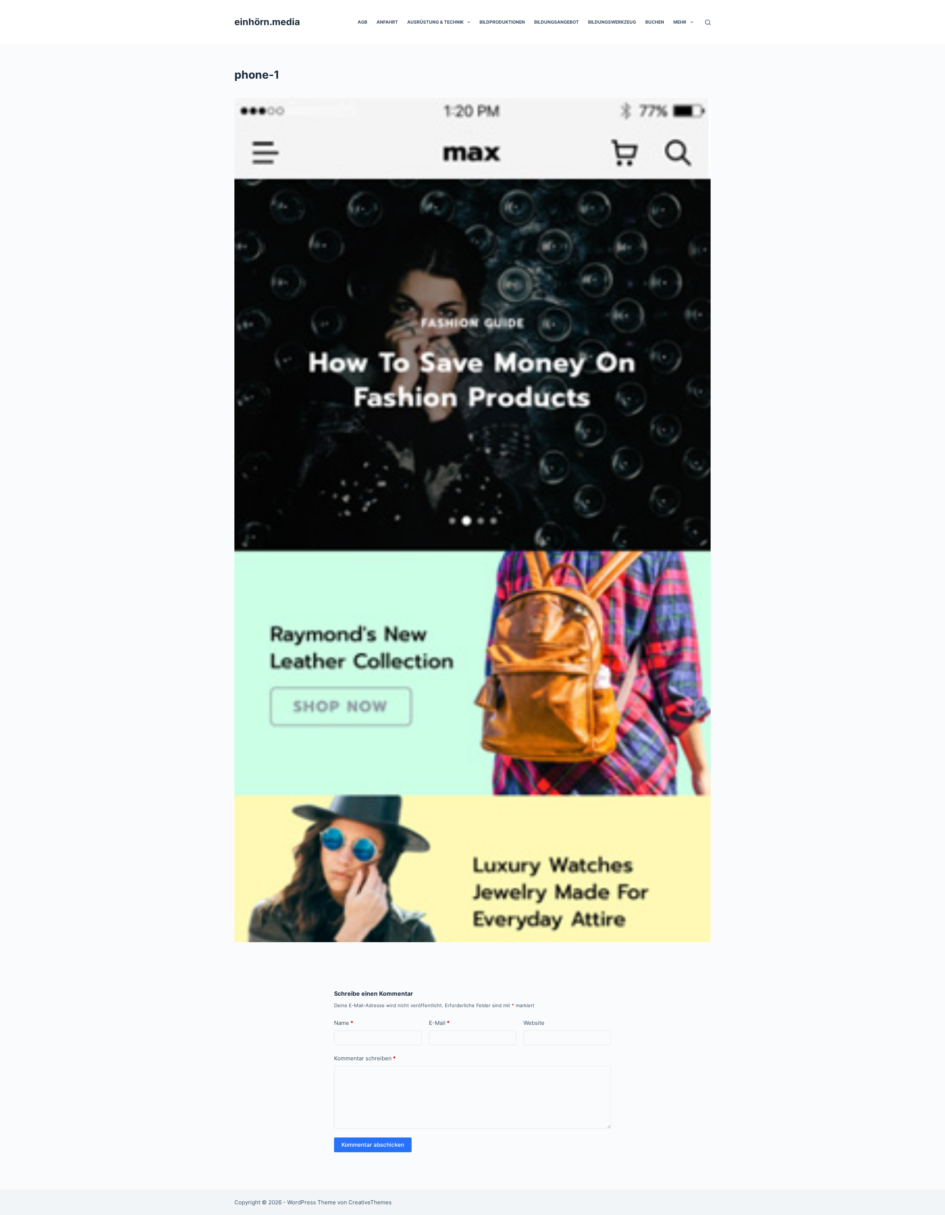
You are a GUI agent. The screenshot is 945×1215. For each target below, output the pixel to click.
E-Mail (439, 1022)
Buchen (654, 22)
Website (533, 1022)
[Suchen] (708, 22)
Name (343, 1022)
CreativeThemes (370, 1202)
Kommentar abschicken (372, 1144)
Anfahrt (387, 22)
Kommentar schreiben (365, 1058)
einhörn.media (267, 21)
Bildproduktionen (502, 22)
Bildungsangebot (556, 22)
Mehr (679, 22)
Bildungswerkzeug (612, 22)
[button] (468, 22)
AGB (362, 22)
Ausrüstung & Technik (435, 22)
